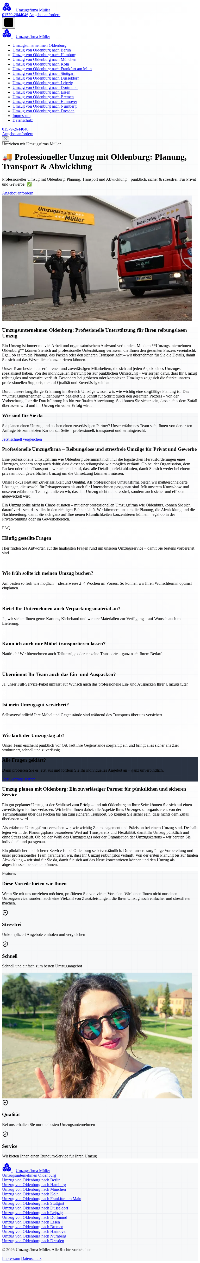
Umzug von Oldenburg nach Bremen (43, 97)
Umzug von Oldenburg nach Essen (41, 92)
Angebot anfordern (44, 14)
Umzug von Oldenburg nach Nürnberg (44, 106)
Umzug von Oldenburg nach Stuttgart (43, 73)
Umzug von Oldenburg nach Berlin (41, 50)
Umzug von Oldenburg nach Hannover (44, 101)
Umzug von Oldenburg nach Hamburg (44, 55)
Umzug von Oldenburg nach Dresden (43, 111)
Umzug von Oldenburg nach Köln (40, 64)
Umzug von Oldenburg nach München (44, 59)
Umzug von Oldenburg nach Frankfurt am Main (52, 69)
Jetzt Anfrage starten (18, 779)
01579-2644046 (15, 14)
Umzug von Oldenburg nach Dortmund (45, 87)
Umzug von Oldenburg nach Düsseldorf (45, 78)
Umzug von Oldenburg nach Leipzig (42, 83)
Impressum (21, 115)
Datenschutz (22, 120)
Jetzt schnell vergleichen (22, 439)
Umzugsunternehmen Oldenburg (39, 45)
